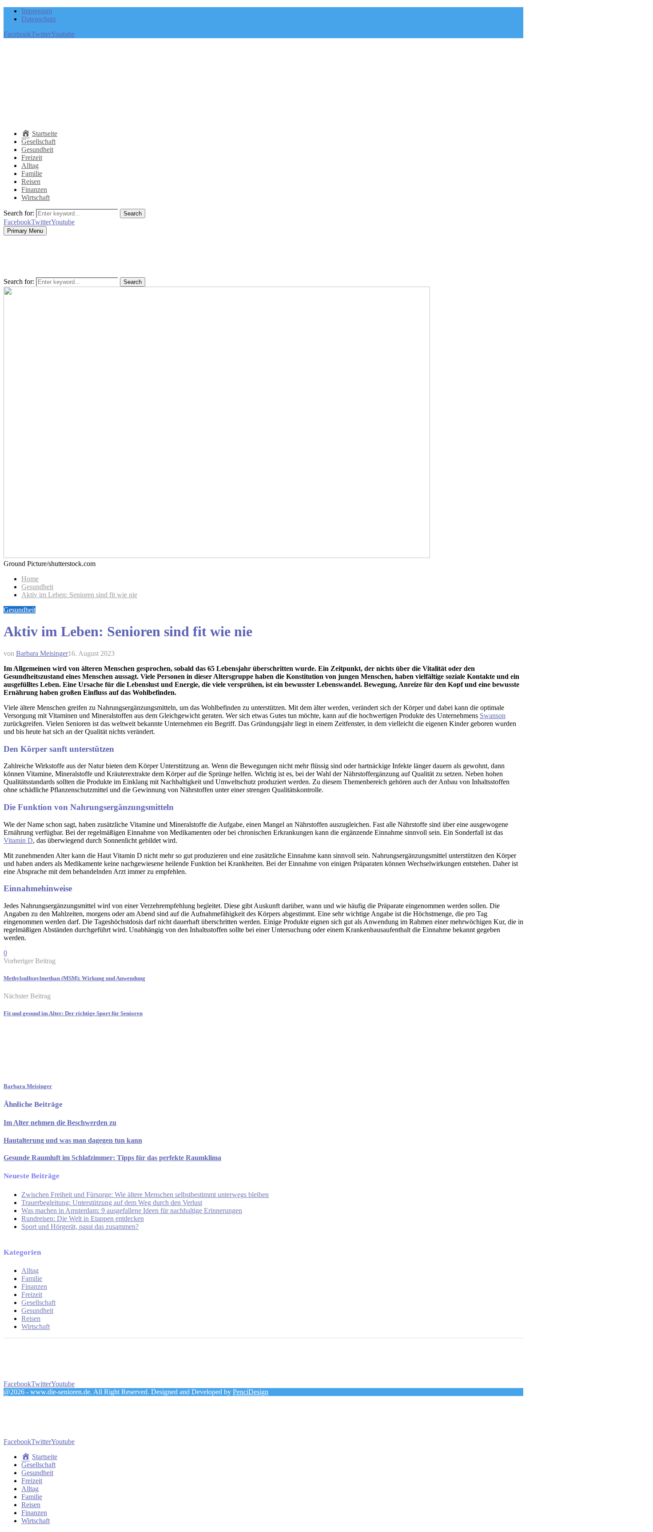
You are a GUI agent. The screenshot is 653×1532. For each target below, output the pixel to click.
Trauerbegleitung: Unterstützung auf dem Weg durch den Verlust (111, 1202)
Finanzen (34, 189)
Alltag (30, 165)
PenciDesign (250, 1392)
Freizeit (31, 157)
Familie (31, 173)
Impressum (36, 11)
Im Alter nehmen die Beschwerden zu (60, 1122)
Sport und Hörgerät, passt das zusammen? (80, 1226)
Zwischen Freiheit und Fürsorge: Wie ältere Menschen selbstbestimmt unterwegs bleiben (145, 1194)
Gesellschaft (38, 141)
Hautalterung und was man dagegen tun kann (73, 1140)
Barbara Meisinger (42, 653)
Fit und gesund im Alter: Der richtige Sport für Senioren (73, 1013)
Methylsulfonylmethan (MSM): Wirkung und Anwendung (74, 978)
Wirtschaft (35, 197)
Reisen (30, 181)
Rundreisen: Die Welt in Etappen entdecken (82, 1218)
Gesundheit (37, 149)
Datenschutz (38, 19)
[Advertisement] (165, 101)
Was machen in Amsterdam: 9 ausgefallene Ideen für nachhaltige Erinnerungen (131, 1210)
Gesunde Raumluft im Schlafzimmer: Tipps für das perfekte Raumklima (112, 1157)
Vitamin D (18, 840)
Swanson (493, 715)
